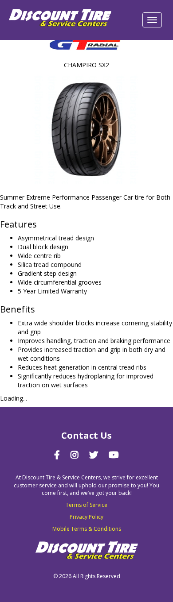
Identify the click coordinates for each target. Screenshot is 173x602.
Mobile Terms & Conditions (86, 529)
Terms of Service (86, 505)
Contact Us (86, 435)
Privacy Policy (86, 517)
